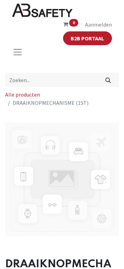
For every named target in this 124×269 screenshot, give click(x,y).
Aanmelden (98, 24)
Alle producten (22, 94)
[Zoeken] (108, 80)
